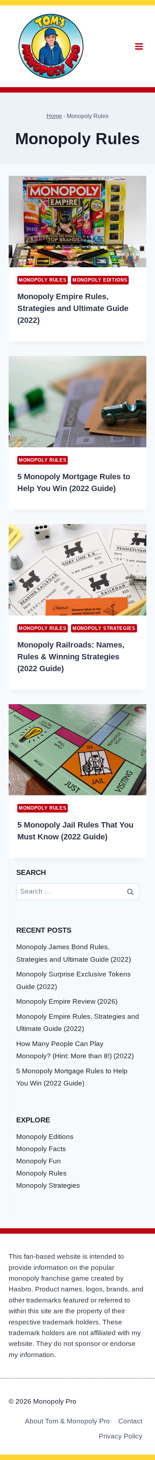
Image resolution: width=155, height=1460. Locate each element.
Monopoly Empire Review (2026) (67, 1001)
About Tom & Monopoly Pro (67, 1421)
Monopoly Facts (41, 1149)
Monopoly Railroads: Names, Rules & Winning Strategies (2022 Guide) (70, 656)
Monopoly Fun (38, 1161)
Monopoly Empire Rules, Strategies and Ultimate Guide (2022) (72, 308)
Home (54, 116)
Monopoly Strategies (104, 628)
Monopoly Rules (42, 280)
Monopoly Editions (99, 280)
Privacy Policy (120, 1436)
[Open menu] (138, 46)
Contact (130, 1421)
